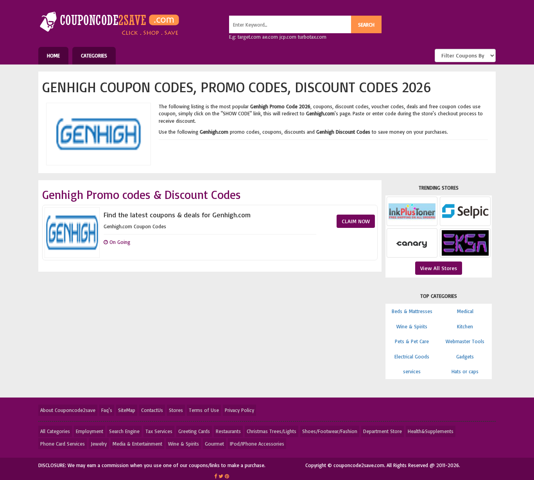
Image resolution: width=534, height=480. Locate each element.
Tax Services (158, 431)
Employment (89, 431)
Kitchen (465, 326)
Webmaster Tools (465, 341)
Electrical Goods (411, 356)
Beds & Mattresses (412, 311)
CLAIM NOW (356, 221)
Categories (94, 55)
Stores (176, 410)
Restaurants (228, 431)
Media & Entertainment (137, 444)
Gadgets (465, 356)
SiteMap (126, 410)
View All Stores (438, 268)
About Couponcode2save (67, 410)
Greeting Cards (194, 431)
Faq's (106, 410)
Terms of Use (204, 410)
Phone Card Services (62, 444)
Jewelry (99, 444)
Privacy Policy (239, 410)
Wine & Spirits (411, 326)
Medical (465, 311)
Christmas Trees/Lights (271, 431)
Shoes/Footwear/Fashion (329, 431)
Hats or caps (465, 371)
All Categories (55, 431)
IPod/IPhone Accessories (257, 444)
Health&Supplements (430, 431)
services (412, 371)
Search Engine (124, 431)
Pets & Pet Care (412, 341)
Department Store (382, 431)
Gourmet (214, 444)
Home (53, 55)
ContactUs (152, 410)
